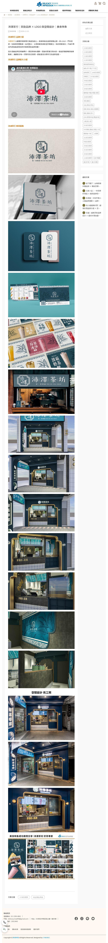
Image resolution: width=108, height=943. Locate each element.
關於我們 (36, 929)
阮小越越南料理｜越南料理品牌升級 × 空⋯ (91, 206)
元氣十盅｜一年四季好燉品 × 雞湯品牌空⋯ (91, 192)
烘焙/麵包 (86, 101)
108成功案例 (96, 72)
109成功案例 (87, 80)
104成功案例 (87, 89)
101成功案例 (87, 150)
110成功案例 (87, 84)
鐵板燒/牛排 (87, 133)
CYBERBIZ (46, 937)
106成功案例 (87, 97)
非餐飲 (85, 76)
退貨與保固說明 (26, 929)
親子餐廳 (97, 158)
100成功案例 (87, 146)
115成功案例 (87, 158)
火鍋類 (96, 133)
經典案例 (86, 72)
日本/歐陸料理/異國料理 (91, 117)
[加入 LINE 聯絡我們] (5, 929)
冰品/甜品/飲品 (38, 897)
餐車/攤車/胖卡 (88, 113)
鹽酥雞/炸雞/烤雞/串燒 (91, 93)
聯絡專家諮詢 (79, 10)
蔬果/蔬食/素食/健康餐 (91, 109)
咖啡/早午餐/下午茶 (90, 68)
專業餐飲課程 (14, 10)
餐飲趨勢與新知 (88, 64)
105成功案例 (87, 154)
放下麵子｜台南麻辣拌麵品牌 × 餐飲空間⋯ (91, 184)
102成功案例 (87, 137)
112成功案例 (87, 56)
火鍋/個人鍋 (87, 121)
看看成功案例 (53, 10)
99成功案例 (87, 141)
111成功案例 (87, 60)
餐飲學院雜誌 (66, 10)
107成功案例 (94, 76)
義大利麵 (95, 162)
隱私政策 (15, 929)
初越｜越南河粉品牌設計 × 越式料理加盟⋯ (91, 214)
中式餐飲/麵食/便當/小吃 (91, 129)
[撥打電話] (5, 922)
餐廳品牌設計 (27, 10)
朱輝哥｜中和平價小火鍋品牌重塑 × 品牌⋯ (91, 199)
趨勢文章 (88, 28)
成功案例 (88, 33)
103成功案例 (87, 125)
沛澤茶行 (11, 41)
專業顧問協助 (40, 10)
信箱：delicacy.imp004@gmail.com (16, 919)
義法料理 (86, 162)
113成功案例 (24, 897)
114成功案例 (87, 48)
